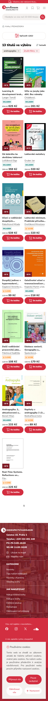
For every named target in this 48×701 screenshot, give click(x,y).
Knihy (7, 26)
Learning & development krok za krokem (11, 93)
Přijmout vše (15, 679)
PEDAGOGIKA (18, 26)
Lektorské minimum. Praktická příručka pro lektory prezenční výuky (35, 219)
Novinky (10, 569)
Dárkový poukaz (13, 602)
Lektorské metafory (35, 154)
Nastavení (34, 690)
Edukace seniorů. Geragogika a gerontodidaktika (34, 348)
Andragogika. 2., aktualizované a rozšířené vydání (11, 411)
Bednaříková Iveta (33, 415)
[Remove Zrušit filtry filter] (37, 51)
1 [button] (24, 505)
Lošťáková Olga (9, 160)
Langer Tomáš (9, 97)
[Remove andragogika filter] (18, 51)
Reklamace (11, 606)
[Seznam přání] (32, 8)
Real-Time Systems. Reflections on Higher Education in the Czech (12, 474)
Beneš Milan (8, 415)
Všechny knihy (13, 581)
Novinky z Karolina (15, 577)
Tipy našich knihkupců (16, 573)
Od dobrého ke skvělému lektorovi (12, 156)
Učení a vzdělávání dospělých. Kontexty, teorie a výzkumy (12, 219)
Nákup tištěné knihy (15, 594)
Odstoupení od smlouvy (17, 611)
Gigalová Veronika (10, 286)
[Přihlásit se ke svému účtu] (27, 8)
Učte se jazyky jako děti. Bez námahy (35, 93)
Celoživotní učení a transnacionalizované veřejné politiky (35, 282)
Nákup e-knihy (13, 598)
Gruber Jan (30, 160)
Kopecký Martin (32, 286)
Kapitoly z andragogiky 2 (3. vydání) (34, 411)
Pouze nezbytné (33, 679)
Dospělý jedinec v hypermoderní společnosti (11, 282)
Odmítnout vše (14, 691)
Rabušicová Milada (11, 224)
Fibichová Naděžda (11, 353)
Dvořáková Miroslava (35, 224)
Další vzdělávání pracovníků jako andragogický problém (10, 348)
